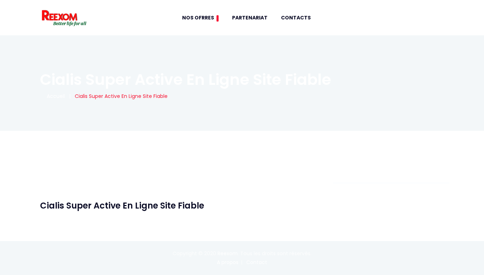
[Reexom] (64, 17)
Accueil (54, 96)
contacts (296, 17)
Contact (256, 262)
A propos (227, 262)
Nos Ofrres (198, 17)
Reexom (228, 253)
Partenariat (250, 17)
